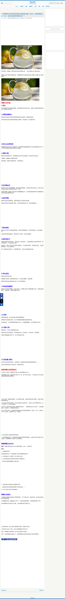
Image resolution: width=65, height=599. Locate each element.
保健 (26, 6)
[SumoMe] (1, 304)
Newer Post (4, 590)
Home (17, 6)
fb (50, 3)
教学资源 (47, 6)
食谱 (43, 6)
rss (60, 3)
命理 (35, 6)
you (62, 3)
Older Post (41, 590)
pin (56, 3)
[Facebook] (1, 294)
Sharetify (32, 2)
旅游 (39, 6)
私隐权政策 (32, 597)
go (54, 3)
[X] (1, 301)
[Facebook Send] (1, 298)
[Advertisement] (24, 22)
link (58, 3)
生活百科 (21, 6)
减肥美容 (31, 6)
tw (52, 3)
